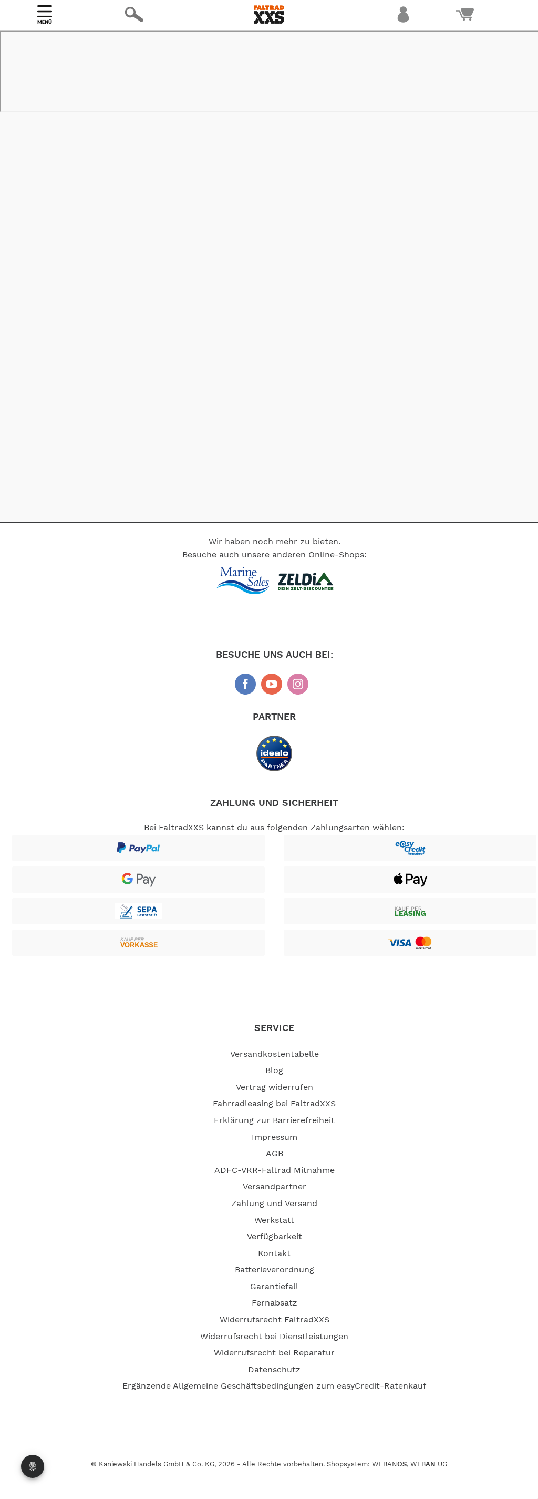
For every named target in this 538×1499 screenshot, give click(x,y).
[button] (116, 45)
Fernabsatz (274, 1303)
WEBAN (389, 1464)
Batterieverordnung (274, 1270)
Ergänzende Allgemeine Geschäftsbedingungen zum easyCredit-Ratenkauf (274, 1386)
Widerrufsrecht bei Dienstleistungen (274, 1336)
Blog (274, 1070)
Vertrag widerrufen (274, 1087)
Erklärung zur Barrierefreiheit (274, 1120)
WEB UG (428, 1464)
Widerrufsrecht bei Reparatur (274, 1353)
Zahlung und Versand (274, 1203)
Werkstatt (274, 1220)
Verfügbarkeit (274, 1236)
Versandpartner (274, 1186)
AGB (274, 1153)
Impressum (274, 1137)
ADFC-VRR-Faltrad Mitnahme (274, 1170)
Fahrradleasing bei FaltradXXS (274, 1103)
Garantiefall (274, 1286)
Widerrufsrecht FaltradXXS (274, 1320)
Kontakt (274, 1253)
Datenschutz (274, 1369)
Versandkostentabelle (274, 1054)
